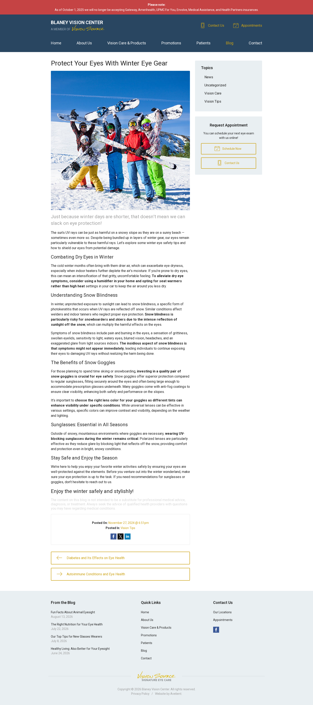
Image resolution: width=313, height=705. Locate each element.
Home (56, 43)
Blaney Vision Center (155, 689)
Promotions (171, 43)
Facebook (216, 630)
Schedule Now (231, 148)
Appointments (251, 25)
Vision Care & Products (126, 43)
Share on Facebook (113, 536)
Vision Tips (128, 528)
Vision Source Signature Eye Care (156, 676)
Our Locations (222, 612)
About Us (84, 43)
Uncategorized (215, 85)
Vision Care (212, 93)
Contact (255, 43)
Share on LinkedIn (128, 536)
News (208, 77)
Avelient (175, 693)
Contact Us (215, 25)
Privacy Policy (140, 693)
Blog (229, 43)
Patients (204, 43)
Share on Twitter (120, 536)
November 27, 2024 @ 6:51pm (128, 523)
